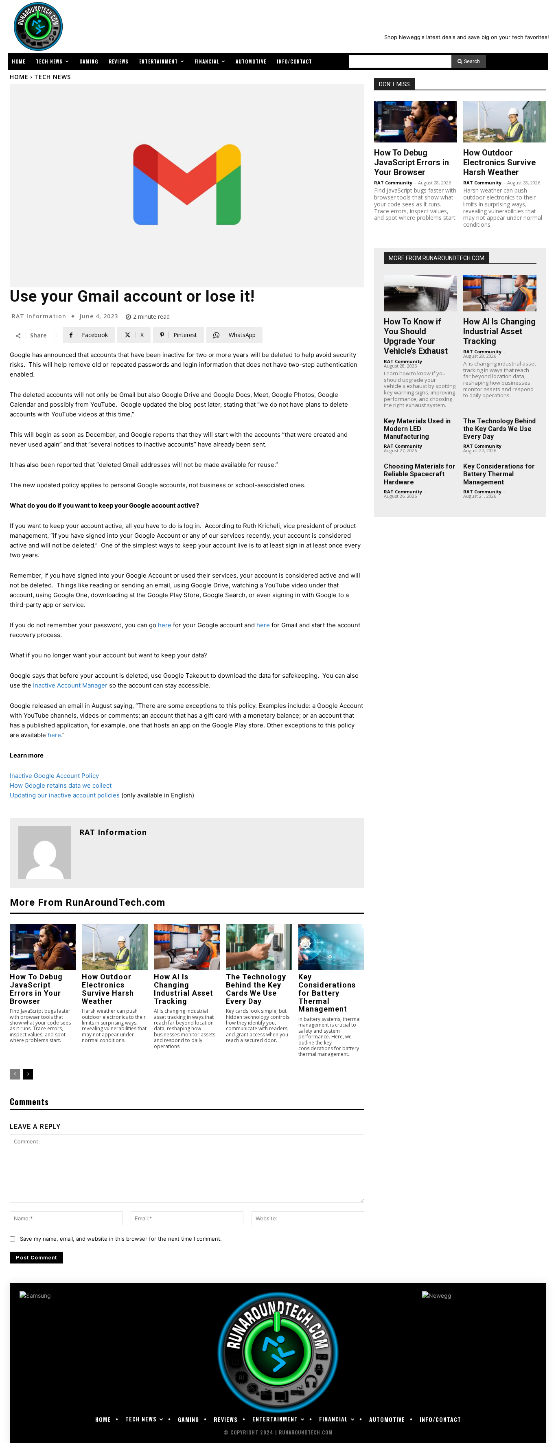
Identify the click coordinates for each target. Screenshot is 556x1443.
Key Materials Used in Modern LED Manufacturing (417, 428)
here (164, 625)
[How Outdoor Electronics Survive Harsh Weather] (115, 947)
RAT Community (393, 183)
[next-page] (28, 1074)
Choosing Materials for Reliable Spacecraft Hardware (419, 474)
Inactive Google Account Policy (54, 776)
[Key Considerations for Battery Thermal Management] (331, 947)
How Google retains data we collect (61, 785)
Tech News (52, 77)
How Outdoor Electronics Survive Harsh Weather (108, 988)
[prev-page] (15, 1074)
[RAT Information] (44, 852)
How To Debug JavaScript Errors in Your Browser (36, 988)
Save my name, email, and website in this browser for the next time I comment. (121, 1238)
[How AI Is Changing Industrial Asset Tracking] (187, 947)
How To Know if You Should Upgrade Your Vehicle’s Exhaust (416, 336)
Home (19, 77)
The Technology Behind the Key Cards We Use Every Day (256, 988)
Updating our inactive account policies (65, 795)
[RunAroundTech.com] (36, 26)
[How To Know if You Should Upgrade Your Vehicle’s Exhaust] (420, 293)
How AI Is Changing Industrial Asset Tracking (183, 988)
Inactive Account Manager (70, 685)
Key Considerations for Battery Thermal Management (327, 992)
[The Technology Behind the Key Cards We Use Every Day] (259, 947)
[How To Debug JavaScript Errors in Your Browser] (43, 947)
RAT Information (39, 316)
